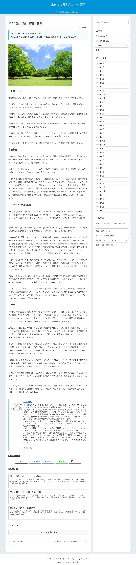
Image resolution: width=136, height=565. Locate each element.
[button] (75, 461)
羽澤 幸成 (27, 402)
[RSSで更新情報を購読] (31, 448)
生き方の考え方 (15, 455)
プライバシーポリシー (70, 559)
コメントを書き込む (48, 532)
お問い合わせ (83, 559)
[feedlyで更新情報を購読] (27, 448)
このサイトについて (54, 559)
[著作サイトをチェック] (24, 448)
